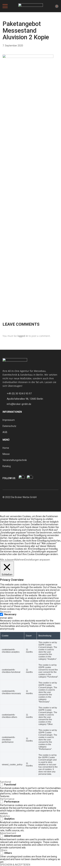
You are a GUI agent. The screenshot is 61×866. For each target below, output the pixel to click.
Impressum (9, 420)
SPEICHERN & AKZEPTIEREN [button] (15, 864)
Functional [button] (5, 781)
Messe (6, 454)
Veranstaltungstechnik (15, 460)
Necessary (10, 614)
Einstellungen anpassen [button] (37, 559)
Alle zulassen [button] (7, 559)
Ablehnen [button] (19, 559)
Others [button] (3, 850)
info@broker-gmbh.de (19, 404)
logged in (22, 335)
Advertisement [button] (8, 833)
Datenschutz (9, 426)
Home (6, 448)
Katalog (7, 466)
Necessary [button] (5, 611)
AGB (5, 432)
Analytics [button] (5, 816)
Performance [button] (7, 799)
